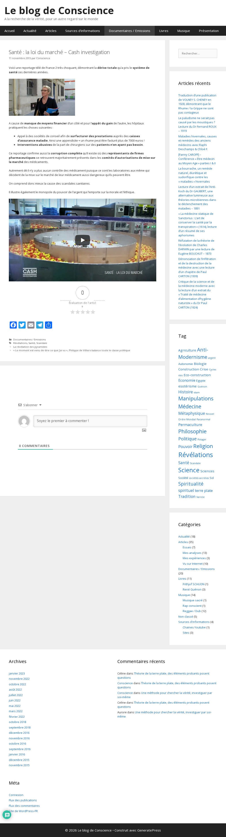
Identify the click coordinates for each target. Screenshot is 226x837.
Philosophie (192, 431)
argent (212, 357)
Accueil (9, 30)
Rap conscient (192, 606)
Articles (50, 30)
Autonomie (185, 364)
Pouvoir (185, 446)
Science (189, 470)
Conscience (125, 683)
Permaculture (190, 424)
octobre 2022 (17, 684)
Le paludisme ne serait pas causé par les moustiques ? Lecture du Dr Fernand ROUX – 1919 (197, 124)
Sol (212, 478)
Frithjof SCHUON (193, 584)
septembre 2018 (19, 727)
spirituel (186, 490)
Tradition (187, 496)
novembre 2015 (19, 765)
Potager (202, 439)
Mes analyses (192, 553)
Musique (183, 30)
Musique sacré (193, 600)
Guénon (202, 386)
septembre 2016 (19, 749)
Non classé (185, 616)
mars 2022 (16, 711)
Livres (163, 30)
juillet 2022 (16, 695)
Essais (187, 547)
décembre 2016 (19, 733)
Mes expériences (194, 558)
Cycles (212, 369)
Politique (187, 438)
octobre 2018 (17, 722)
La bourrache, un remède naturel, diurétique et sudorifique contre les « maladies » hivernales (195, 174)
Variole (200, 497)
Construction (188, 369)
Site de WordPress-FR (23, 811)
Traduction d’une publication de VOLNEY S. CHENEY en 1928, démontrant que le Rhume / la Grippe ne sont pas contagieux (197, 103)
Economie (186, 380)
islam (197, 392)
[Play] (82, 240)
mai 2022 (15, 706)
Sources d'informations (194, 622)
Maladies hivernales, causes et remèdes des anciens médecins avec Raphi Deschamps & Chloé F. (197, 142)
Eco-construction (197, 375)
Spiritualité (190, 483)
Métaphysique (191, 413)
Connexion (16, 795)
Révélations (20, 343)
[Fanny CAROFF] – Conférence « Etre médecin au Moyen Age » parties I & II (197, 159)
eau (180, 375)
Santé (31, 343)
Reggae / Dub (192, 611)
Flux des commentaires (24, 806)
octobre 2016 (17, 743)
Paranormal (203, 419)
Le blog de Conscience (59, 10)
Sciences (207, 471)
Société (183, 478)
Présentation (209, 30)
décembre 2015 (19, 760)
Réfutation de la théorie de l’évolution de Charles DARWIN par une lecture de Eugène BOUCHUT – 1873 (196, 247)
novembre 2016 (19, 738)
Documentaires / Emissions (129, 30)
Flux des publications (23, 800)
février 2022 (17, 717)
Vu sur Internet (193, 564)
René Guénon (192, 589)
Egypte (200, 381)
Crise (204, 369)
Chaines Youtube (194, 627)
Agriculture (187, 350)
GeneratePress (149, 830)
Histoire (185, 391)
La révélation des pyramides (30, 346)
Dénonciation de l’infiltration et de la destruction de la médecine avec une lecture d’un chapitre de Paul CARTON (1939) (197, 267)
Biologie (200, 363)
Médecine (189, 406)
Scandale (41, 343)
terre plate (204, 490)
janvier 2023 (17, 673)
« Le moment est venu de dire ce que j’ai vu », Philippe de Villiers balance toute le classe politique (71, 350)
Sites (186, 633)
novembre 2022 (19, 679)
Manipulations (195, 398)
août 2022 (15, 689)
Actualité (29, 30)
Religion (203, 446)
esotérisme (187, 386)
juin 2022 (15, 700)
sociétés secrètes (199, 478)
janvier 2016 (17, 754)
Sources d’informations (82, 30)
